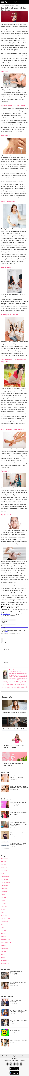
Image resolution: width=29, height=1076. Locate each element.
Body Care (4, 868)
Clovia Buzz (4, 880)
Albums (3, 862)
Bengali (3, 865)
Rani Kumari (13, 670)
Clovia (19, 671)
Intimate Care (5, 918)
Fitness (3, 901)
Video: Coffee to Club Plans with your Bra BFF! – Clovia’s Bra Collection (18, 824)
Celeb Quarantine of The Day (18, 1041)
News (2, 927)
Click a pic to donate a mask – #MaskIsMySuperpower (18, 1011)
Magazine (3, 5)
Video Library (5, 963)
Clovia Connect (6, 883)
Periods (3, 936)
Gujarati (3, 904)
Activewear (4, 859)
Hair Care (4, 907)
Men (2, 924)
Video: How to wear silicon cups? (17, 833)
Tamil (2, 954)
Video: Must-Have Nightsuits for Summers (18, 813)
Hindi (2, 912)
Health (7, 5)
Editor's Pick (4, 886)
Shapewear (4, 948)
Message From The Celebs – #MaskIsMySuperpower (18, 844)
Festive (3, 895)
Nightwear (4, 930)
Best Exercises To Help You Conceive (18, 983)
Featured (4, 892)
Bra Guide (4, 871)
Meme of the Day (15, 1031)
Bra (3, 1056)
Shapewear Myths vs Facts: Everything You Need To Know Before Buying (19, 787)
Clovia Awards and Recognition (15, 1001)
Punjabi (3, 945)
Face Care (4, 889)
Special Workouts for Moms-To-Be (16, 972)
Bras (2, 874)
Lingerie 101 (4, 921)
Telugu (3, 957)
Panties (3, 933)
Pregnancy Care (13, 5)
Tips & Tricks (5, 960)
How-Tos (4, 915)
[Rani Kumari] (5, 679)
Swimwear (4, 951)
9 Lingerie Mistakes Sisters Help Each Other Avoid (17, 776)
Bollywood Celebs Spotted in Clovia (18, 1021)
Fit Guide (3, 898)
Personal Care (5, 939)
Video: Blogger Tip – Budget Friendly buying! (18, 803)
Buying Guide (5, 877)
